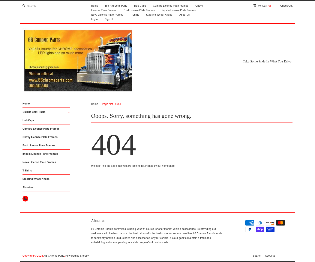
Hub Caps (140, 5)
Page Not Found (111, 104)
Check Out (286, 5)
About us (184, 14)
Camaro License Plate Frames (170, 5)
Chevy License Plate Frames (40, 137)
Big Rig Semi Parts (116, 5)
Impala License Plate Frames (179, 10)
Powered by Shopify (76, 255)
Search (257, 255)
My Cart (264, 5)
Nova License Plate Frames (107, 14)
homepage (168, 165)
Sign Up (109, 19)
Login (94, 19)
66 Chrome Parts (54, 255)
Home (94, 5)
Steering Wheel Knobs (159, 14)
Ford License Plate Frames (139, 10)
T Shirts (134, 14)
